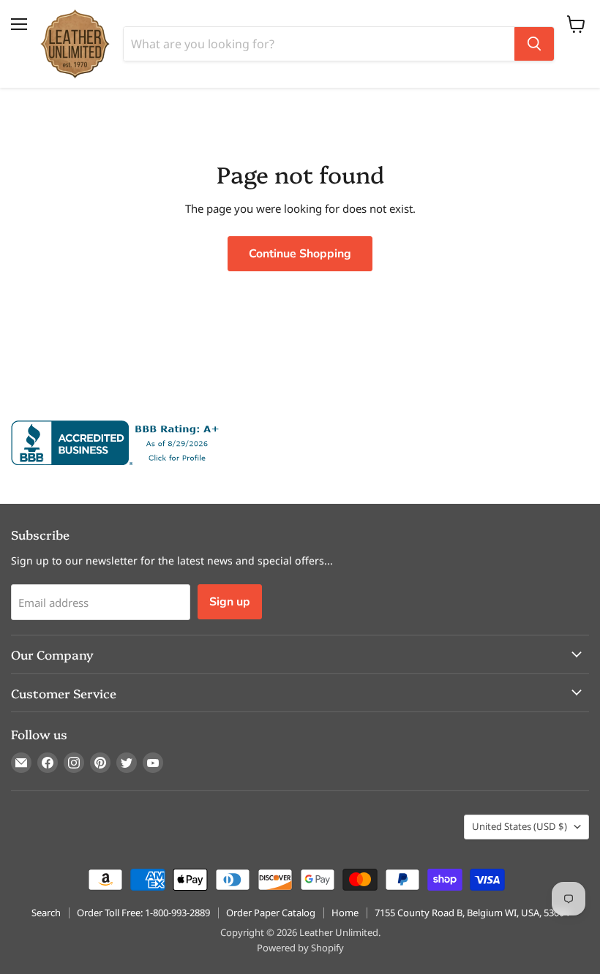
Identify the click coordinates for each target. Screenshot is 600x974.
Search (46, 912)
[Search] (534, 44)
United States (519, 826)
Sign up (229, 602)
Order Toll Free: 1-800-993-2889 (143, 912)
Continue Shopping (300, 254)
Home (345, 912)
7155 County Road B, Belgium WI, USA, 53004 (472, 912)
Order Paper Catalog (270, 912)
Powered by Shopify (300, 947)
